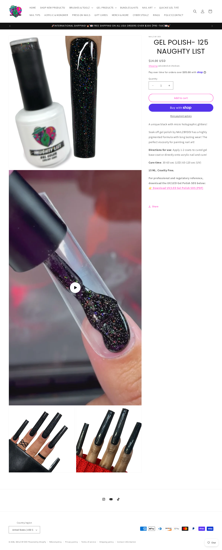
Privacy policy (71, 542)
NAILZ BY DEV (22, 542)
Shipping (153, 65)
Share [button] (155, 206)
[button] (81, 7)
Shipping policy (106, 542)
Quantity (153, 78)
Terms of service (88, 542)
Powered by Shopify (37, 542)
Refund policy (55, 542)
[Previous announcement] (10, 26)
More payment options (181, 116)
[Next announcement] (212, 26)
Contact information (126, 542)
